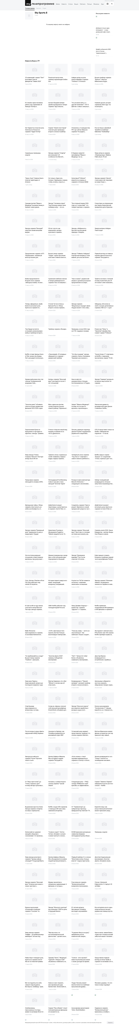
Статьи (70, 4)
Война (58, 4)
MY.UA (28, 3)
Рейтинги (82, 4)
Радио (44, 8)
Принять (110, 1022)
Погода (89, 4)
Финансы (96, 4)
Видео (76, 4)
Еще (102, 4)
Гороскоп (38, 8)
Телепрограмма (43, 3)
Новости (64, 4)
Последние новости (103, 13)
